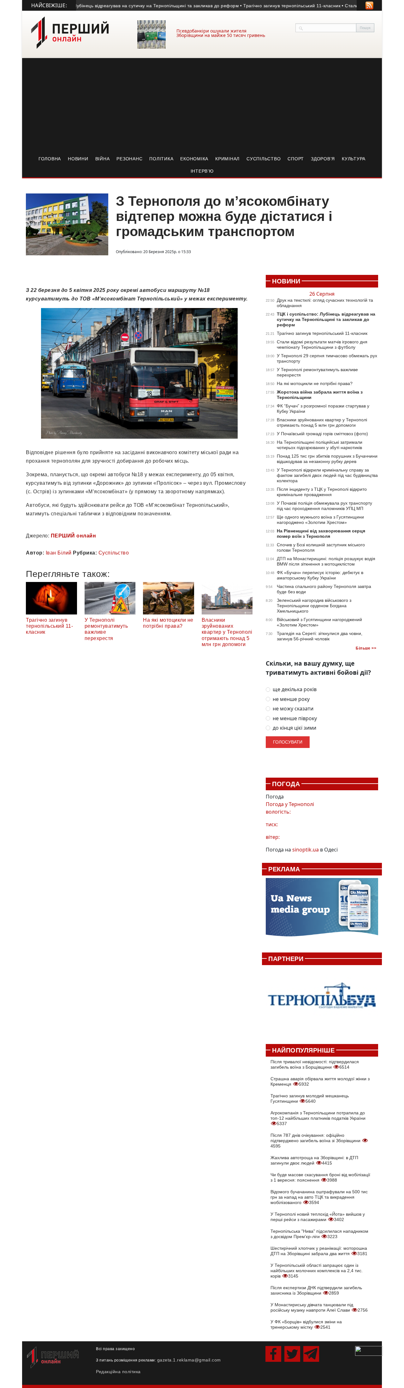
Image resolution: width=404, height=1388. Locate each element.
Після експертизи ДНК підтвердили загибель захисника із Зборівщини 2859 (316, 1290)
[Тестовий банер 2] (322, 1001)
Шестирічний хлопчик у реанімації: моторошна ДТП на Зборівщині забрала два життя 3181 (318, 1251)
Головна (50, 158)
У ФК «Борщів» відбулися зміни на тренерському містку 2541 (306, 1324)
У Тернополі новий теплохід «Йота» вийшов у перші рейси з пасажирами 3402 (317, 1217)
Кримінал (227, 158)
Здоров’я (323, 158)
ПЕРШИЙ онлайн (73, 535)
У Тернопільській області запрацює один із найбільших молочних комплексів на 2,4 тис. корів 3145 (316, 1270)
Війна (102, 158)
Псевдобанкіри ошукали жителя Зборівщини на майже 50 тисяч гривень (220, 33)
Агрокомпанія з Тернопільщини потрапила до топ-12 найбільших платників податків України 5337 (317, 1118)
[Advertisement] (202, 105)
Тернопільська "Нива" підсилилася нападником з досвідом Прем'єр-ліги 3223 (319, 1234)
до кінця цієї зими (294, 728)
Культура (353, 158)
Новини (78, 158)
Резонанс (129, 158)
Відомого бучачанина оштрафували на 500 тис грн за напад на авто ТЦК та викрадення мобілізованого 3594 (319, 1197)
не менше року (291, 699)
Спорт (296, 158)
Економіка (194, 158)
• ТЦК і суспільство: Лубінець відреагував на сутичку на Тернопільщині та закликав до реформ (105, 5)
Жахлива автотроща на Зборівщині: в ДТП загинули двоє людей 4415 (314, 1160)
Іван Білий (59, 552)
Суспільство (264, 158)
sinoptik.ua (305, 849)
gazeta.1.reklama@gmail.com (189, 1359)
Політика (161, 158)
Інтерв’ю (202, 171)
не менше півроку (295, 718)
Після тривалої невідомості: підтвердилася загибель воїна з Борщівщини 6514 (314, 1064)
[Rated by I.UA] (369, 1350)
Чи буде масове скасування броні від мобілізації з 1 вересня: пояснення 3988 (320, 1177)
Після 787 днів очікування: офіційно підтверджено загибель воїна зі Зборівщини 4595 (316, 1140)
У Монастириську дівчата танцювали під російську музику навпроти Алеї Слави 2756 (319, 1307)
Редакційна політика (118, 1371)
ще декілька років (295, 689)
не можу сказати (293, 708)
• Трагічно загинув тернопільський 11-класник (261, 5)
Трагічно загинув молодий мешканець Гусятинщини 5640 (309, 1098)
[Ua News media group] (322, 910)
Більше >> (366, 648)
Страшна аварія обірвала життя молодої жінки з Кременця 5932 (320, 1081)
